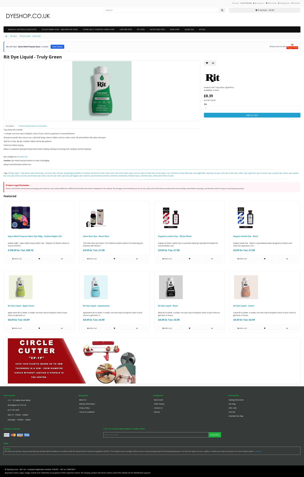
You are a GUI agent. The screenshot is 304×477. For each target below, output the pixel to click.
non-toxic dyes (50, 173)
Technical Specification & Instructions (32, 126)
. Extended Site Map (235, 416)
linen (112, 173)
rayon (131, 173)
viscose (137, 173)
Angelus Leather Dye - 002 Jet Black (175, 236)
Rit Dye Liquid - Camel (243, 305)
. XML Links (232, 408)
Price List (235, 3)
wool (121, 173)
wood (158, 173)
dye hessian (32, 176)
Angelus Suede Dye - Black (245, 236)
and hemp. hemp (177, 173)
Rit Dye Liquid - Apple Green (21, 305)
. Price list (231, 412)
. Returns (156, 412)
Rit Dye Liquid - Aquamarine (96, 305)
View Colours (57, 47)
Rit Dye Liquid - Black (168, 305)
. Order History (158, 404)
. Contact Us (158, 408)
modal (148, 173)
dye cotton (42, 176)
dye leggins (74, 176)
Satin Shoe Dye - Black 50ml (96, 236)
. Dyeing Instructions (236, 400)
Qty (205, 104)
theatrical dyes (134, 176)
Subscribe (214, 435)
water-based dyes (37, 173)
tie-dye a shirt (219, 173)
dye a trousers (262, 173)
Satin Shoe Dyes (157, 29)
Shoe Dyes (174, 29)
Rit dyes (60, 173)
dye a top (7, 176)
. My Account (158, 400)
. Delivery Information (86, 404)
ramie (126, 173)
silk (116, 173)
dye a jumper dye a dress (278, 173)
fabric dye (188, 173)
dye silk (50, 176)
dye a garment (250, 173)
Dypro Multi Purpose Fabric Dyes (98, 29)
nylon (143, 173)
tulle (153, 173)
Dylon (202, 29)
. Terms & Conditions (86, 412)
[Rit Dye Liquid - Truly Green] (102, 90)
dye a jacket (293, 173)
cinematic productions (118, 176)
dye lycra (65, 176)
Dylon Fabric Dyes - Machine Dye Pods (60, 29)
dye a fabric (239, 173)
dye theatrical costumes (100, 176)
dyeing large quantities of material (77, 173)
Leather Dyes (126, 29)
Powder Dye (23, 157)
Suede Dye (189, 29)
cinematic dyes (146, 176)
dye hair (24, 176)
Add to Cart (252, 115)
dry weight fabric (199, 173)
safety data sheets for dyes (163, 176)
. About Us (82, 400)
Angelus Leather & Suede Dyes (22, 29)
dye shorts (16, 176)
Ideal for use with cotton (100, 173)
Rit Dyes (141, 29)
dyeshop (210, 173)
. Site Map (232, 404)
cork (168, 173)
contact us (258, 451)
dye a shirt (230, 173)
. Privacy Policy (84, 408)
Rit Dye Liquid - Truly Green (18, 173)
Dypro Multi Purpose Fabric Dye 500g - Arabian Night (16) (35, 236)
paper (163, 173)
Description (9, 126)
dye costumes (84, 176)
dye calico (57, 176)
